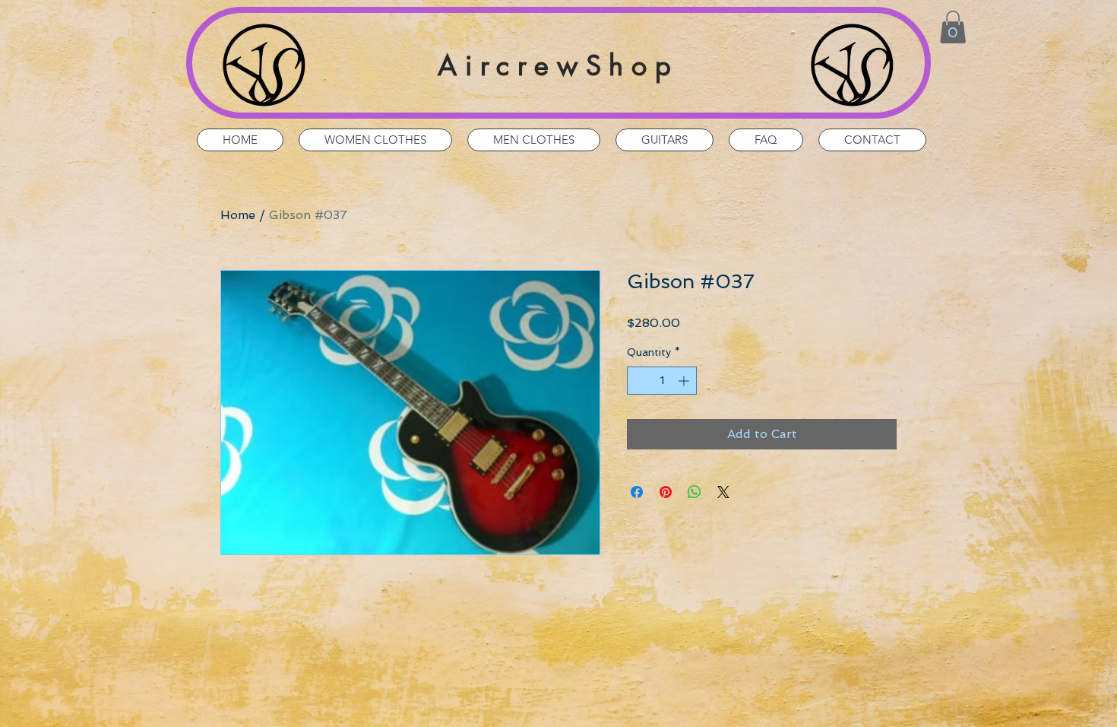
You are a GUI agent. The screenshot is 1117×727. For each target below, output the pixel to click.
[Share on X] (723, 492)
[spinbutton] (662, 380)
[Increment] (685, 380)
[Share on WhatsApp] (694, 492)
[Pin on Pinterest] (666, 492)
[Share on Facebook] (637, 492)
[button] (953, 27)
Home (237, 215)
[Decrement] (638, 380)
